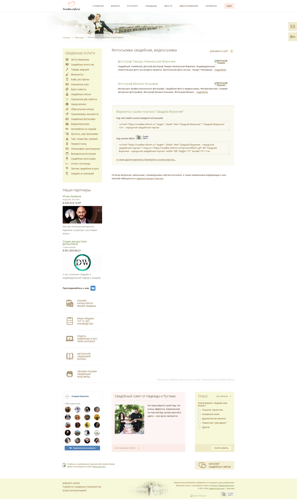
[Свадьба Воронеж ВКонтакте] (92, 288)
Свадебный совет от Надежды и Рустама (145, 396)
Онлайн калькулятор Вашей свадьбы (86, 303)
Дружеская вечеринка (214, 418)
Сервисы (211, 5)
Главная (98, 5)
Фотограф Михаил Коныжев (138, 84)
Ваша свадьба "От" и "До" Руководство (85, 321)
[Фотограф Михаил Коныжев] (221, 84)
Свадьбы (151, 5)
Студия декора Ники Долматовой (75, 243)
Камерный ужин (211, 414)
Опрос (203, 396)
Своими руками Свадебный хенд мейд (87, 374)
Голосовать (221, 448)
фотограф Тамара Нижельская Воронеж (146, 61)
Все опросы (222, 396)
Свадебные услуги (80, 53)
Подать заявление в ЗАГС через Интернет (87, 339)
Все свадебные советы (125, 448)
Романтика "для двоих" (214, 423)
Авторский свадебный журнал (84, 356)
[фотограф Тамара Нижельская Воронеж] (221, 62)
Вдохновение (189, 5)
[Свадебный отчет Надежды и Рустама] (129, 419)
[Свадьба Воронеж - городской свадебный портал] (227, 496)
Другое (206, 427)
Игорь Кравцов (72, 196)
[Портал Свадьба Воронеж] (71, 6)
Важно (115, 5)
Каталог (132, 5)
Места (168, 5)
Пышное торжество (212, 410)
